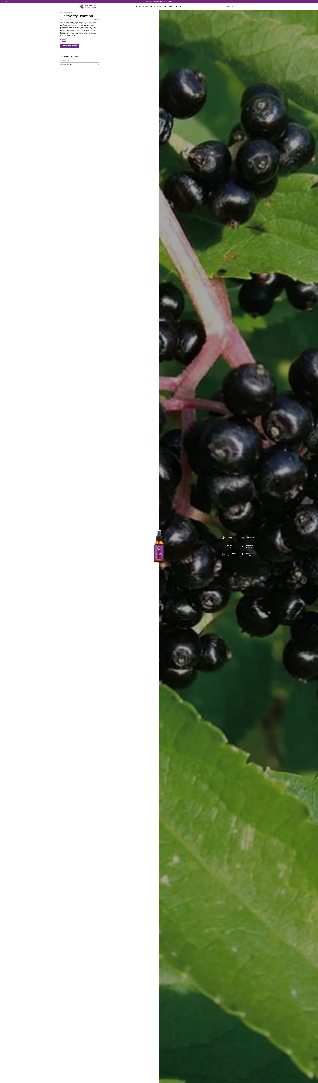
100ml (64, 40)
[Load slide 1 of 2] (5, 1)
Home (61, 12)
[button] (145, 6)
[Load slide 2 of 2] (6, 1)
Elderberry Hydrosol (68, 12)
